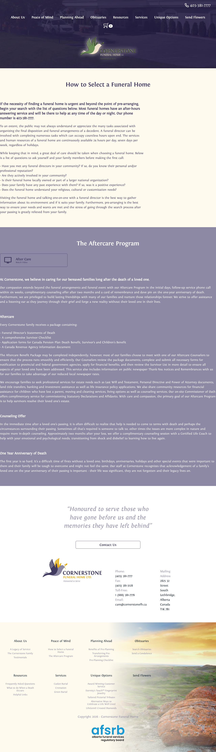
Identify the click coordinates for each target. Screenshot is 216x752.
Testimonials (20, 657)
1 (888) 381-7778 (125, 595)
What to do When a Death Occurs (20, 689)
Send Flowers (195, 17)
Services (141, 17)
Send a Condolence (142, 653)
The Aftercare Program (61, 656)
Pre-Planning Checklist (101, 660)
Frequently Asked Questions (20, 684)
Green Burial (60, 692)
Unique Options (166, 17)
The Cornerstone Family (20, 653)
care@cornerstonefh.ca (131, 604)
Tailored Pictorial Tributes (101, 697)
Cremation (60, 688)
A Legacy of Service (20, 649)
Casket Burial (61, 684)
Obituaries (98, 17)
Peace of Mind (42, 17)
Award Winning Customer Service (101, 685)
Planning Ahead (72, 17)
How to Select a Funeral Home (61, 650)
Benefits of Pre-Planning (101, 649)
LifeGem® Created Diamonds (101, 708)
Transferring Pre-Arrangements (101, 654)
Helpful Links (20, 694)
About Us (18, 17)
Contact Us (108, 545)
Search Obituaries (141, 649)
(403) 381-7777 (123, 576)
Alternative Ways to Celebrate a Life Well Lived (101, 702)
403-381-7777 (200, 5)
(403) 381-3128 (124, 585)
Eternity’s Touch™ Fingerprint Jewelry (101, 692)
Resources (120, 17)
